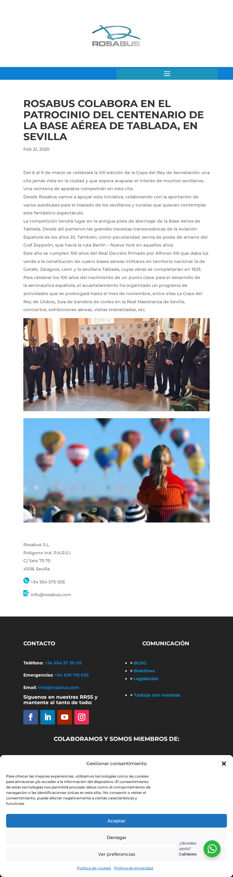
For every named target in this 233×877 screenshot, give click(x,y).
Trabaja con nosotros (155, 695)
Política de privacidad (133, 868)
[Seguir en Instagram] (81, 717)
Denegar (117, 837)
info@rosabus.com (58, 687)
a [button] (167, 74)
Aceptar (116, 821)
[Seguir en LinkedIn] (47, 717)
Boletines (142, 671)
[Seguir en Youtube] (64, 717)
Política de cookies (94, 868)
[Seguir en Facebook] (30, 717)
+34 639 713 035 (72, 675)
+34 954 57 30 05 (63, 663)
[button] (224, 764)
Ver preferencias (116, 854)
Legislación (144, 678)
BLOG (138, 663)
